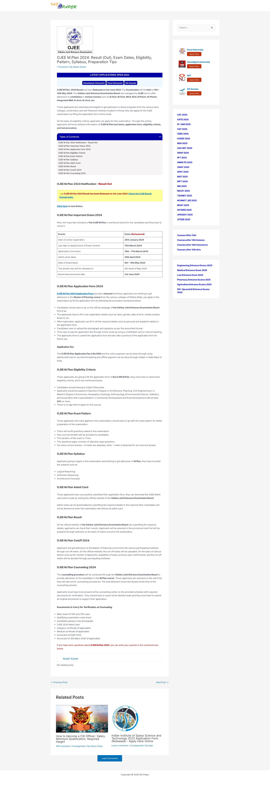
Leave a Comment (120, 745)
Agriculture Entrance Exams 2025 (194, 284)
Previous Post (59, 682)
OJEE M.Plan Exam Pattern (70, 156)
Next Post (162, 682)
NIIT (189, 75)
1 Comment (62, 67)
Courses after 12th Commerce (192, 244)
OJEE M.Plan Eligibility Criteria (71, 153)
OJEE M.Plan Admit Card (69, 163)
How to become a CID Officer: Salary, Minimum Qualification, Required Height (80, 738)
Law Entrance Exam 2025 (190, 275)
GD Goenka (130, 83)
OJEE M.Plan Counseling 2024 (72, 173)
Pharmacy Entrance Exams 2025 (194, 279)
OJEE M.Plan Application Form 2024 (74, 149)
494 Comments (63, 746)
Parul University (115, 83)
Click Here (62, 206)
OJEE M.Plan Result (67, 166)
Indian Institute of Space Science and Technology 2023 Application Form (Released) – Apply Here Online (136, 738)
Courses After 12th (186, 235)
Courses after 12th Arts (189, 249)
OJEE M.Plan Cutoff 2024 (70, 170)
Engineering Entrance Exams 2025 (194, 265)
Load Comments (110, 758)
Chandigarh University (94, 83)
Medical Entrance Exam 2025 (192, 270)
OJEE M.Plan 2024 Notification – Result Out (78, 142)
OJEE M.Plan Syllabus (68, 159)
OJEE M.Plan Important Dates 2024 (74, 146)
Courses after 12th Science (191, 240)
